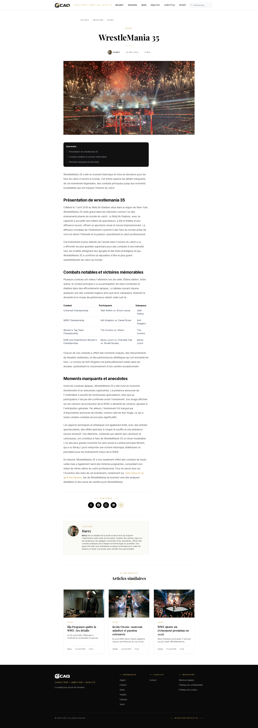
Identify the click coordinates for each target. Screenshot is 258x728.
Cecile (115, 649)
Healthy (155, 5)
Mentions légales (186, 680)
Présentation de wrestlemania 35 (83, 152)
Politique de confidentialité (191, 685)
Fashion (132, 5)
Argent (119, 5)
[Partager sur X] (91, 505)
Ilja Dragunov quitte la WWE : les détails (81, 628)
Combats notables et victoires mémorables (88, 157)
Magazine (98, 20)
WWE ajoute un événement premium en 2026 (173, 630)
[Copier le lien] (121, 505)
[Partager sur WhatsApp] (106, 505)
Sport (182, 5)
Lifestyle (169, 5)
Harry (116, 52)
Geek (143, 5)
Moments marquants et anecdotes (84, 162)
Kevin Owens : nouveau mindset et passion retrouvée (127, 630)
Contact (152, 680)
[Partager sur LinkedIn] (114, 505)
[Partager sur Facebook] (98, 505)
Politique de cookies (188, 690)
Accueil (85, 20)
